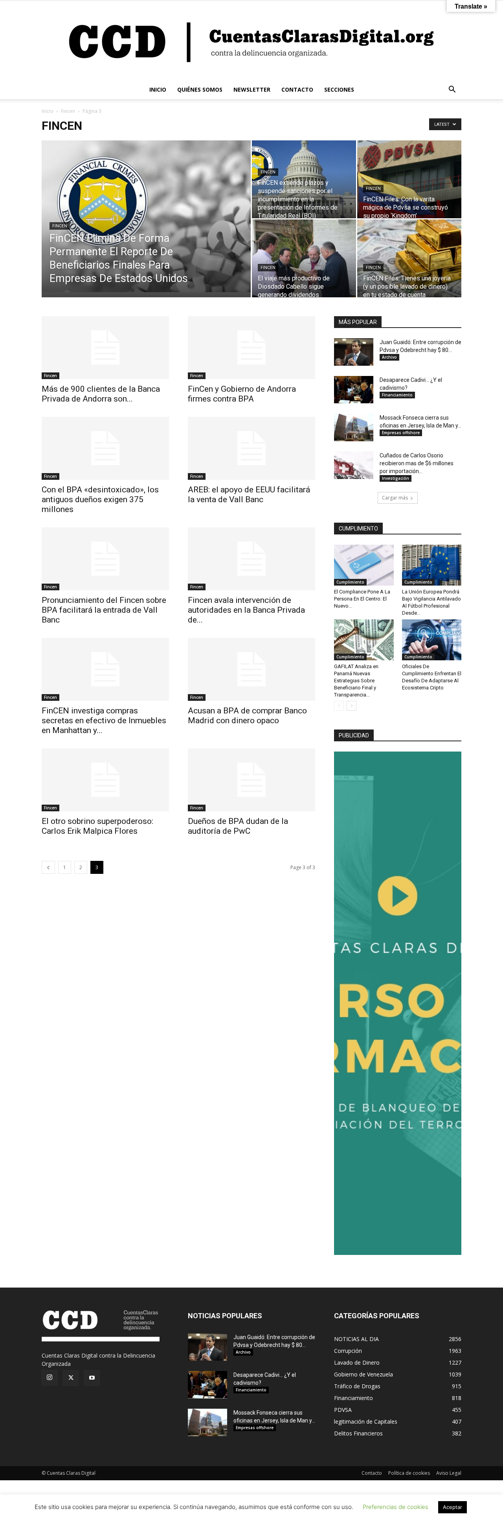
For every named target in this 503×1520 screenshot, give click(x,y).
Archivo (389, 357)
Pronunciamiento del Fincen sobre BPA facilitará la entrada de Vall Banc (104, 610)
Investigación (395, 478)
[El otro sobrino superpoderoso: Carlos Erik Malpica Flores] (105, 779)
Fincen (68, 111)
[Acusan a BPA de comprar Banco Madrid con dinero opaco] (251, 669)
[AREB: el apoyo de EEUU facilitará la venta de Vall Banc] (251, 448)
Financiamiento (397, 395)
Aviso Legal (448, 1473)
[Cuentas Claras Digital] (251, 40)
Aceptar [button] (452, 1507)
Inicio (47, 111)
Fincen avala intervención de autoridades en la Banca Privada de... (246, 610)
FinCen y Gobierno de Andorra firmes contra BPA (242, 393)
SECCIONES (339, 89)
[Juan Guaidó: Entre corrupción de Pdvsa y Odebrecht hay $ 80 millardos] (353, 352)
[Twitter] (71, 1378)
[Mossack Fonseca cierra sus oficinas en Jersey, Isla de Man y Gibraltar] (353, 427)
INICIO (157, 89)
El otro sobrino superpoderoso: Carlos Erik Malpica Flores (97, 826)
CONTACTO (297, 89)
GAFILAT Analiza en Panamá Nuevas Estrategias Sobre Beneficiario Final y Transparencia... (356, 680)
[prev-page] (48, 867)
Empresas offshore (401, 432)
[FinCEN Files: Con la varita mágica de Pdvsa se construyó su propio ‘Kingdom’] (409, 179)
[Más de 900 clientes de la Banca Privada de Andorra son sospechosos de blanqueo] (105, 347)
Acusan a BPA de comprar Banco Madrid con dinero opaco (247, 715)
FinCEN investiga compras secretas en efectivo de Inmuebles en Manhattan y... (104, 720)
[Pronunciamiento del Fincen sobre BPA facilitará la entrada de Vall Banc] (105, 558)
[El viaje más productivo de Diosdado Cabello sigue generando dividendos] (304, 258)
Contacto (372, 1473)
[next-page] (351, 706)
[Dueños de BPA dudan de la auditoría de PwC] (251, 779)
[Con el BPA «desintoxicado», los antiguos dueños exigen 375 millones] (105, 448)
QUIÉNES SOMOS (199, 89)
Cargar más (395, 497)
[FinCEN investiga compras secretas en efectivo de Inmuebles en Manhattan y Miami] (105, 669)
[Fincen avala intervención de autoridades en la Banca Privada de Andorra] (251, 558)
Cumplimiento (350, 582)
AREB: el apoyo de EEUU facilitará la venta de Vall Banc (249, 494)
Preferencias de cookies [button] (395, 1507)
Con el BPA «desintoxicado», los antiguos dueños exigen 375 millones (100, 499)
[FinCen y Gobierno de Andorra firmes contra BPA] (251, 347)
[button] (451, 90)
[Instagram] (49, 1378)
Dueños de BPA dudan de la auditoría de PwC (238, 826)
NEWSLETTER (251, 89)
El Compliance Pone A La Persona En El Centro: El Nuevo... (362, 599)
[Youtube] (92, 1378)
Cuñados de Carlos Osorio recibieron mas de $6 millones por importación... (416, 463)
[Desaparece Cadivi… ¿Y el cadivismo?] (353, 389)
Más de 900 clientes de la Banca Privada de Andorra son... (101, 393)
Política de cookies (409, 1473)
